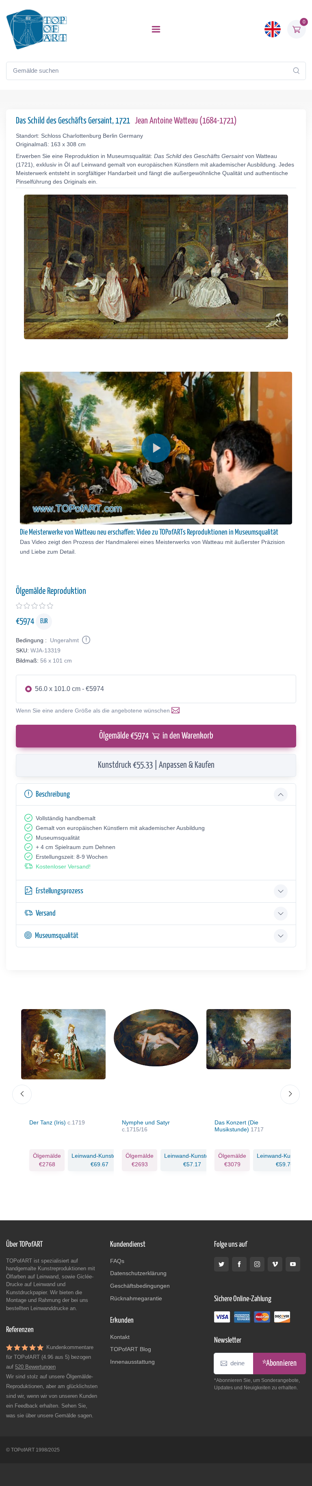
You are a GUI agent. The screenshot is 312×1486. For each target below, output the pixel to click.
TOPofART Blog (130, 1349)
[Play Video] (156, 448)
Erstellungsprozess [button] (59, 891)
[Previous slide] (22, 1094)
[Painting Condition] (85, 640)
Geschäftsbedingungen (140, 1285)
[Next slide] (290, 1094)
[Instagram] (257, 1264)
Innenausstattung (132, 1361)
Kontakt (120, 1337)
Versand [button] (46, 913)
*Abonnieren (279, 1363)
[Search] (296, 71)
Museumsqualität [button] (56, 936)
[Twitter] (221, 1264)
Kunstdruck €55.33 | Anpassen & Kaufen (156, 765)
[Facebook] (239, 1264)
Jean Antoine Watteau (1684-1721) (186, 121)
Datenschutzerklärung (138, 1273)
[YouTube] (293, 1264)
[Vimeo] (275, 1264)
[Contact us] (177, 710)
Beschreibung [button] (53, 794)
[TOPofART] (36, 29)
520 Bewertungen (35, 1367)
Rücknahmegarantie (136, 1298)
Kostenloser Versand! (63, 866)
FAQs (117, 1261)
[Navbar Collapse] (156, 29)
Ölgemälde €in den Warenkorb (156, 736)
